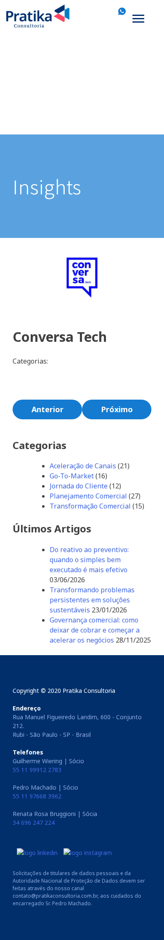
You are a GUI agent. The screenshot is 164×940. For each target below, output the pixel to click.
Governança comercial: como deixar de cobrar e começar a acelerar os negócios (95, 630)
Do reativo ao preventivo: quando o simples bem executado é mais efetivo (89, 559)
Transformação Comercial (90, 506)
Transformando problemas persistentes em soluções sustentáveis (92, 600)
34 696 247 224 (34, 822)
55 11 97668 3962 (37, 796)
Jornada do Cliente (79, 486)
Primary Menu (139, 19)
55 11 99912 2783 (37, 770)
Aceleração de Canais (83, 465)
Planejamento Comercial (88, 496)
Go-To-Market (72, 475)
